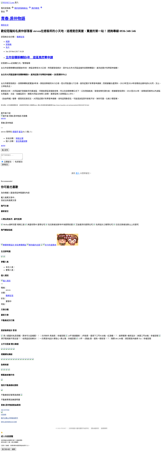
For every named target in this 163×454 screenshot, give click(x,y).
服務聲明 (104, 428)
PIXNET (63, 428)
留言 (20, 132)
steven (3, 118)
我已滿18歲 (6, 449)
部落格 (8, 44)
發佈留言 (5, 164)
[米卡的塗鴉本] (49, 245)
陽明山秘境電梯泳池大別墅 (9, 422)
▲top (3, 145)
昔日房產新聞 (21, 141)
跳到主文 (5, 25)
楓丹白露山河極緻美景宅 (9, 418)
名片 (8, 47)
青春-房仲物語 (13, 18)
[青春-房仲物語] (2, 412)
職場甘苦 (20, 37)
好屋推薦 (3, 414)
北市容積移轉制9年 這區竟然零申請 (29, 57)
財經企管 (19, 138)
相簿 (8, 42)
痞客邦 (15, 132)
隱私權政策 (95, 428)
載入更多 (5, 150)
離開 (13, 449)
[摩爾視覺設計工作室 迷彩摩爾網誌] (13, 245)
